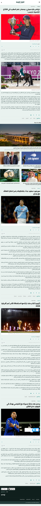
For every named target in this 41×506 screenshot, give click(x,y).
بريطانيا (26, 483)
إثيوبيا (26, 396)
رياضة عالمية (33, 6)
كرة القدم (29, 296)
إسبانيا (15, 296)
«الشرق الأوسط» (34, 43)
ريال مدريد (20, 296)
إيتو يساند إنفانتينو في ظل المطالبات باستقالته (11, 165)
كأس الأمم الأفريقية (32, 396)
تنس (31, 118)
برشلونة (24, 296)
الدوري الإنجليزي (32, 483)
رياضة (34, 118)
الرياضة (38, 6)
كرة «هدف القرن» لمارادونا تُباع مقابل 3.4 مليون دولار (10, 183)
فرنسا (23, 118)
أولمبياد (27, 118)
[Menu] (39, 2)
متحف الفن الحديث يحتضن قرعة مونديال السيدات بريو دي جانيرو (27, 148)
